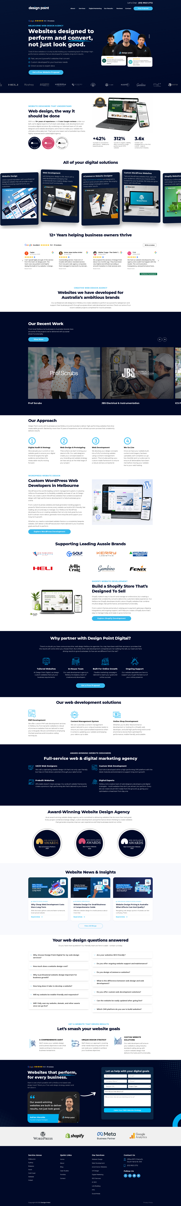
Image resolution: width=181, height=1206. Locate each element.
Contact (128, 8)
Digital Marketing (95, 8)
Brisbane (31, 1166)
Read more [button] (34, 269)
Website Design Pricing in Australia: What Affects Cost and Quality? (132, 906)
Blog (61, 1167)
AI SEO (94, 1182)
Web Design (86, 901)
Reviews (120, 8)
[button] (158, 260)
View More (38, 339)
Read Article (35, 917)
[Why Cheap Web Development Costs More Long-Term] (48, 887)
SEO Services (96, 1178)
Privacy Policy (148, 1202)
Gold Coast (31, 1173)
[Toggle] (31, 955)
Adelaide (31, 1177)
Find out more (9, 223)
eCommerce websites (95, 179)
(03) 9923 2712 (145, 3)
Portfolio (63, 1174)
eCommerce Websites (99, 1167)
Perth (30, 1170)
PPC (93, 1190)
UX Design (95, 1171)
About (73, 8)
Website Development (40, 901)
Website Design (97, 1159)
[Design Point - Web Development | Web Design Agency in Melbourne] (42, 8)
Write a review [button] (150, 245)
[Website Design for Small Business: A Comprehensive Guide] (90, 887)
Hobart (30, 1180)
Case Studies (64, 1171)
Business (78, 901)
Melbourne (31, 1159)
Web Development (98, 1163)
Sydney (30, 1162)
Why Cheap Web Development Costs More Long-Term (47, 906)
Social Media (96, 1194)
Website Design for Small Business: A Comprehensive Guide (90, 906)
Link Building (96, 1186)
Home (62, 1159)
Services (82, 8)
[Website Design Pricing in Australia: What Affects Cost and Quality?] (133, 887)
